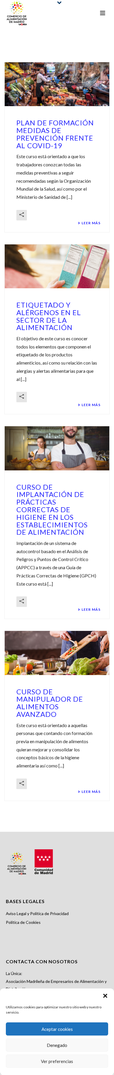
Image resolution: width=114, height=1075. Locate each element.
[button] (105, 996)
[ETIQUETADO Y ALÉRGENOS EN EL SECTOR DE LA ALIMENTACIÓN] (57, 266)
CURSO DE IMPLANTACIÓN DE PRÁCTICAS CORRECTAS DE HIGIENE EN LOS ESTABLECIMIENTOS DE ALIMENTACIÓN (52, 509)
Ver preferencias (57, 1061)
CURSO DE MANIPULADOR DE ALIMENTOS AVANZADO (49, 702)
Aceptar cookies (57, 1029)
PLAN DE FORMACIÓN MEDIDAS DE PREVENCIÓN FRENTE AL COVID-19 (55, 133)
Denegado (57, 1045)
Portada (48, 50)
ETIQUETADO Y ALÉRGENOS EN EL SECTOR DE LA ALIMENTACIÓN (48, 316)
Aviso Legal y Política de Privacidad (37, 913)
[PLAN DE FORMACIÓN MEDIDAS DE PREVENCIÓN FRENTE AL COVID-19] (57, 84)
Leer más (91, 223)
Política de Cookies (23, 922)
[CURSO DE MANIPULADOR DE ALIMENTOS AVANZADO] (57, 653)
